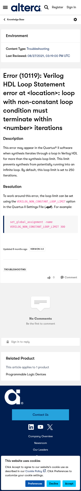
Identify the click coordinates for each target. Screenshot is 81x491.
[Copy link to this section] (26, 139)
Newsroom (40, 443)
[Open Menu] (75, 19)
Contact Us (40, 415)
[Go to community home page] (26, 7)
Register (57, 7)
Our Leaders (40, 449)
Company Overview (40, 436)
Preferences (35, 483)
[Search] (46, 7)
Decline (53, 483)
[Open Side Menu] (5, 7)
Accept (69, 483)
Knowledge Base (15, 19)
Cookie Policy (33, 471)
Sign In (71, 7)
